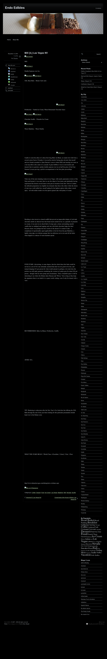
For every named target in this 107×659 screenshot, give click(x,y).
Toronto (83, 473)
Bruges (83, 160)
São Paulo (83, 443)
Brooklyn (83, 157)
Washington (84, 497)
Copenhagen (84, 191)
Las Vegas (54, 492)
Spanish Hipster (85, 605)
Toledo (82, 470)
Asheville (83, 106)
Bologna (83, 139)
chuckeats (83, 565)
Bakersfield (84, 118)
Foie (92, 531)
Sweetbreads (93, 550)
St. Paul (83, 412)
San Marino (84, 431)
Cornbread (91, 527)
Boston (83, 148)
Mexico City (84, 300)
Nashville (83, 330)
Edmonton (83, 215)
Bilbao (82, 133)
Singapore (83, 455)
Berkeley (83, 127)
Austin (82, 112)
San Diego (83, 418)
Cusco (82, 194)
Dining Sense (84, 572)
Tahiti (82, 461)
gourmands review (85, 584)
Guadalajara (84, 239)
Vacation (86, 554)
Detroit (82, 206)
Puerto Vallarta (84, 385)
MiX (65, 492)
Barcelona (83, 124)
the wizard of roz (85, 614)
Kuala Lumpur (84, 261)
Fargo (82, 218)
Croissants (92, 529)
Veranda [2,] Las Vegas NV (33, 497)
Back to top (101, 622)
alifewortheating (85, 562)
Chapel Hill (84, 176)
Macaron (83, 544)
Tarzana (83, 467)
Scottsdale (83, 449)
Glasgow (83, 236)
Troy (82, 476)
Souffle (74, 492)
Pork (95, 548)
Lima (82, 270)
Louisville (83, 285)
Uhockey (15, 58)
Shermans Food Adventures (88, 599)
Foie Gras (97, 532)
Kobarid (83, 257)
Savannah (83, 446)
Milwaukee (84, 312)
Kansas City (84, 251)
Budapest (83, 166)
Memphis (83, 297)
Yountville (83, 512)
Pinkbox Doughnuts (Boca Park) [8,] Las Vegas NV (91, 72)
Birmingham (84, 136)
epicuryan (83, 578)
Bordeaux (83, 145)
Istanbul (83, 248)
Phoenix (83, 370)
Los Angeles (84, 279)
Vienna (83, 491)
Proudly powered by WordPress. (96, 624)
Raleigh (83, 388)
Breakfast (92, 522)
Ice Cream (48, 492)
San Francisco (84, 421)
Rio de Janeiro (84, 397)
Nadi (82, 324)
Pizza (90, 548)
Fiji (82, 224)
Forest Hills (84, 230)
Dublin (82, 209)
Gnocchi (83, 537)
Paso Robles (84, 364)
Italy (91, 539)
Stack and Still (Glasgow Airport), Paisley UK (91, 77)
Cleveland (83, 185)
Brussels (83, 163)
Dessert (38, 492)
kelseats (83, 587)
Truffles (99, 552)
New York (83, 336)
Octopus (89, 546)
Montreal (83, 321)
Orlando (83, 349)
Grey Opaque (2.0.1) (13, 624)
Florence (83, 227)
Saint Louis (84, 409)
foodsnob (83, 581)
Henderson (89, 536)
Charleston (83, 179)
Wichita (83, 503)
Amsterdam (84, 97)
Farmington (84, 221)
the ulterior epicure (85, 608)
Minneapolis (84, 309)
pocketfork (83, 593)
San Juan (83, 427)
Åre (82, 103)
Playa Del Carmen (85, 376)
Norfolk (83, 339)
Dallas (82, 197)
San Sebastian (84, 434)
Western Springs (85, 500)
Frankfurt (83, 233)
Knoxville (83, 254)
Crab (96, 527)
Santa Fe (83, 437)
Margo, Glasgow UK (86, 81)
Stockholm (83, 458)
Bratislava (83, 154)
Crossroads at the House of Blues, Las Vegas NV (65, 498)
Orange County (85, 346)
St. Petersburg (84, 415)
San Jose (83, 424)
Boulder (83, 151)
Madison (83, 291)
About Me (16, 40)
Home (9, 40)
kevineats (83, 590)
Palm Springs (84, 358)
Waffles (97, 555)
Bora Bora (83, 142)
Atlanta (83, 109)
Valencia (83, 482)
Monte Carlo (84, 315)
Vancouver (83, 485)
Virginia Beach (84, 494)
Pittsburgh (83, 373)
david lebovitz (84, 568)
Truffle (93, 552)
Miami (82, 303)
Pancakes (84, 548)
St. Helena (83, 406)
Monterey (83, 318)
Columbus (83, 188)
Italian (87, 539)
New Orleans (84, 333)
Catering (92, 525)
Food (42, 492)
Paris (82, 361)
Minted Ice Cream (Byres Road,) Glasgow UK (91, 88)
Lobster (90, 541)
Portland (83, 379)
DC (82, 200)
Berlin (82, 130)
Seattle (82, 452)
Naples (82, 327)
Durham (83, 212)
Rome (82, 400)
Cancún (83, 172)
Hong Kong (84, 242)
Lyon (82, 288)
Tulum (82, 479)
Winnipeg (83, 509)
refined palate (84, 596)
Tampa (82, 464)
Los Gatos (83, 282)
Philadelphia (84, 367)
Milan (82, 306)
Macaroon (89, 544)
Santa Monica (84, 440)
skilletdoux (83, 602)
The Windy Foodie (85, 611)
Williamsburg (84, 506)
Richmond (83, 394)
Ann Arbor (84, 100)
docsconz (83, 575)
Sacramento (84, 403)
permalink (10, 90)
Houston (83, 245)
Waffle (93, 555)
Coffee (34, 492)
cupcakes (98, 529)
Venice (82, 488)
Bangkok (83, 121)
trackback (10, 88)
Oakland (83, 342)
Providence (84, 382)
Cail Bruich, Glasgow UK (87, 84)
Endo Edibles (15, 7)
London (83, 276)
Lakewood (83, 264)
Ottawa (83, 355)
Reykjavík (83, 391)
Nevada (69, 492)
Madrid (83, 294)
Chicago (83, 182)
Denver (83, 203)
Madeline (60, 492)
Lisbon (82, 273)
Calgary (83, 169)
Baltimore (83, 115)
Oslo (82, 352)
